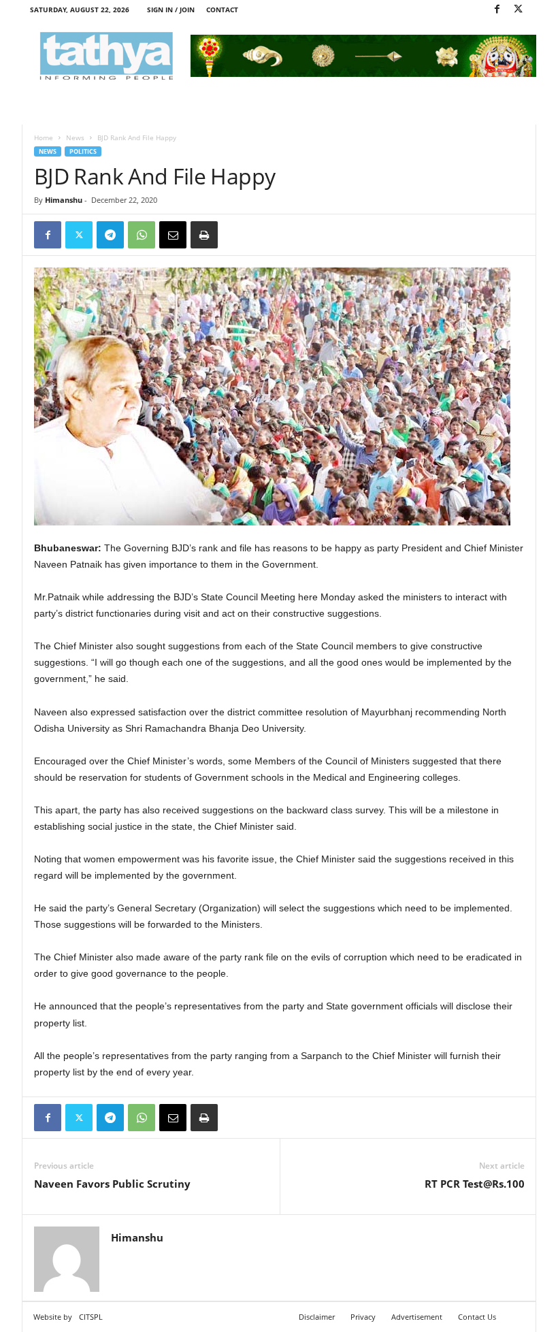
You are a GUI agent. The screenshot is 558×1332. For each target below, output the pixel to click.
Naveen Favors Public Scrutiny (112, 1183)
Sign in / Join (171, 9)
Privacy (363, 1317)
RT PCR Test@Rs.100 (475, 1183)
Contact (222, 9)
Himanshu (63, 200)
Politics (83, 151)
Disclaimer (317, 1317)
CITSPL (91, 1317)
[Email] (172, 234)
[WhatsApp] (141, 234)
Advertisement (416, 1317)
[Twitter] (518, 10)
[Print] (204, 234)
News (75, 137)
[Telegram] (110, 234)
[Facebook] (497, 10)
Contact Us (477, 1317)
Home (43, 137)
